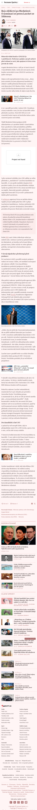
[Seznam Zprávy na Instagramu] (18, 802)
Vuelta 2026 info (24, 711)
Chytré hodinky (13, 780)
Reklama (16, 787)
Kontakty (32, 785)
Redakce (9, 787)
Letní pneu (16, 777)
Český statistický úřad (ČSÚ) (9, 517)
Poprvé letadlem (5, 747)
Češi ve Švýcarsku (5, 751)
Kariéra (19, 785)
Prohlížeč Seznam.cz (28, 790)
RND (30, 183)
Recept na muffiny (24, 730)
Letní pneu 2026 (24, 745)
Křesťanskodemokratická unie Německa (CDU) (14, 514)
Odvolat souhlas (22, 794)
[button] (18, 38)
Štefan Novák (23, 604)
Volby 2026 (4, 711)
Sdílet (11, 25)
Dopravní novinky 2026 (25, 749)
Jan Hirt (21, 716)
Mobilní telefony (19, 775)
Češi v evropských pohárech (26, 763)
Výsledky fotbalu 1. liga (7, 730)
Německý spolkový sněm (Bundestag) (23, 509)
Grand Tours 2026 (24, 722)
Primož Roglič (23, 720)
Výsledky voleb (5, 716)
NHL (2, 739)
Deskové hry (23, 777)
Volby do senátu (5, 720)
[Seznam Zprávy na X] (15, 802)
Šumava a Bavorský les (7, 749)
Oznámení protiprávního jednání (11, 790)
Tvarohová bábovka (24, 735)
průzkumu (6, 199)
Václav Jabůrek (24, 635)
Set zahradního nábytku (20, 769)
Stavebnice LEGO (29, 775)
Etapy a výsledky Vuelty (26, 714)
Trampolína (29, 767)
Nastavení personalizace (18, 796)
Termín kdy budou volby (7, 718)
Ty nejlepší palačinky (25, 728)
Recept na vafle (23, 737)
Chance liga (4, 728)
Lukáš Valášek (23, 625)
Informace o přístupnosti (18, 788)
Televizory (30, 777)
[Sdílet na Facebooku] (32, 504)
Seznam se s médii (18, 792)
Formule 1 (3, 737)
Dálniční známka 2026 (25, 747)
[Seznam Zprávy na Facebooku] (11, 802)
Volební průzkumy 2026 (7, 714)
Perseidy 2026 (6, 763)
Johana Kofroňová (21, 606)
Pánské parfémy (22, 780)
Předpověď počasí (26, 761)
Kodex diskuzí (29, 792)
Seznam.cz (27, 2)
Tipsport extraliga (5, 733)
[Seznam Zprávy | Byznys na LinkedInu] (26, 802)
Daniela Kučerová (25, 646)
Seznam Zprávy (23, 615)
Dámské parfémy (8, 777)
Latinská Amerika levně (7, 754)
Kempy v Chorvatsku (6, 745)
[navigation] (2, 2)
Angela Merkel (5, 512)
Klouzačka (10, 769)
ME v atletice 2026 (6, 735)
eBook (5, 25)
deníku (13, 295)
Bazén (13, 767)
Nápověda (25, 785)
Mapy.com (18, 761)
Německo (21, 517)
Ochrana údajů (24, 787)
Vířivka (18, 771)
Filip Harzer (11, 20)
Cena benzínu (14, 763)
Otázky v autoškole (24, 754)
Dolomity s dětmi (5, 756)
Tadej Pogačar (23, 718)
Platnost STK (23, 756)
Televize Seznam (7, 792)
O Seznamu (12, 785)
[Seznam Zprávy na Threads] (22, 802)
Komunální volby (5, 722)
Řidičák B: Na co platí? (25, 751)
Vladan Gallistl (24, 654)
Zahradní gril (30, 769)
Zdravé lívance (23, 733)
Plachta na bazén (21, 767)
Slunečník (4, 769)
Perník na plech (24, 739)
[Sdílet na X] (35, 504)
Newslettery (12, 794)
